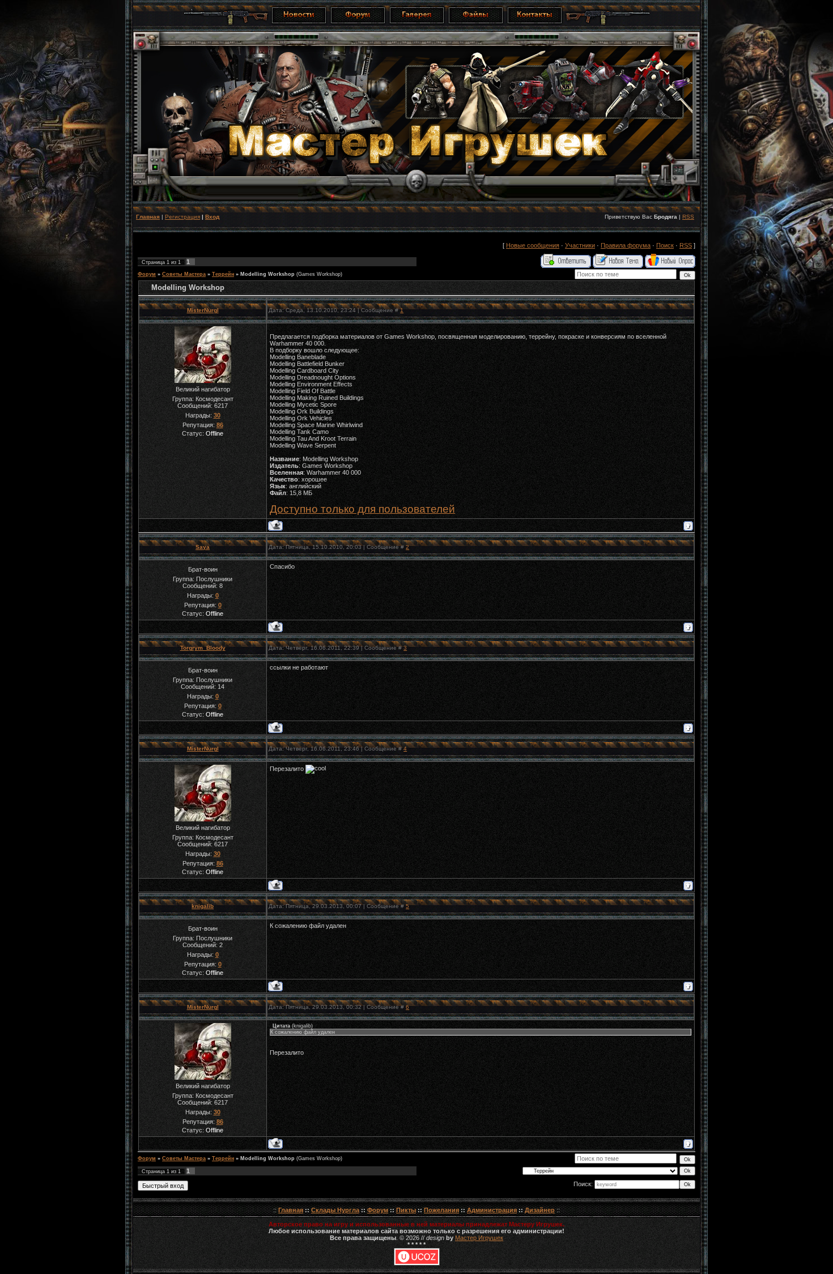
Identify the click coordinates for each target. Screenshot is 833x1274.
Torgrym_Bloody (203, 648)
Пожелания (441, 1210)
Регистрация (182, 217)
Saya (203, 547)
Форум (147, 274)
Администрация (492, 1210)
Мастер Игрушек (479, 1237)
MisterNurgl (203, 310)
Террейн (223, 274)
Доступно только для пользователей (362, 509)
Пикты (406, 1210)
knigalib (203, 906)
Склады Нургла (335, 1210)
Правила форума (626, 245)
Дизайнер (540, 1210)
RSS (688, 217)
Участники (580, 245)
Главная (148, 217)
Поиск (665, 245)
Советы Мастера (184, 274)
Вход (212, 217)
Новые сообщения (532, 245)
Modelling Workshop (267, 274)
